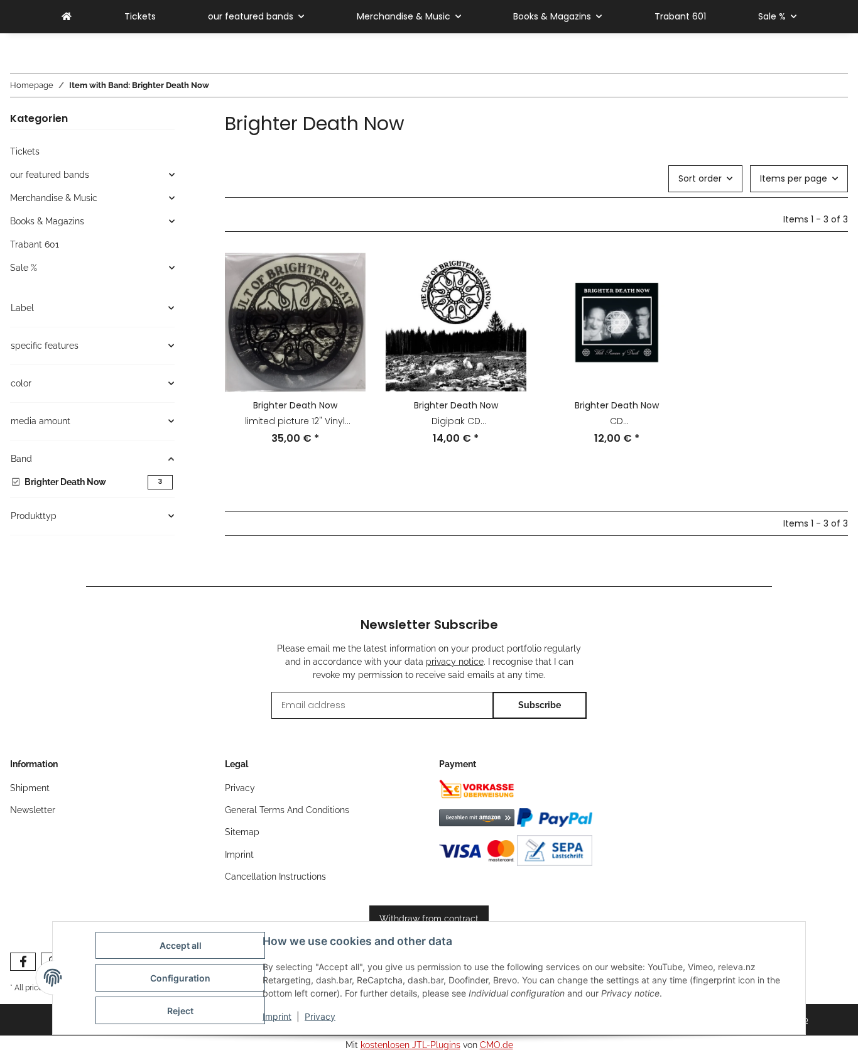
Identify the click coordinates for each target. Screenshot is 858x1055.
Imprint (277, 1016)
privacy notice (455, 662)
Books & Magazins (47, 221)
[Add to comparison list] (344, 273)
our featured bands (49, 175)
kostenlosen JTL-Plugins (410, 1045)
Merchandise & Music (53, 198)
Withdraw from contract (429, 919)
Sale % (23, 268)
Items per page (793, 178)
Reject (180, 1010)
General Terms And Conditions (287, 810)
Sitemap (242, 832)
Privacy (320, 1016)
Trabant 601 (34, 244)
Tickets (25, 151)
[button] (295, 356)
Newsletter (32, 810)
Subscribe (539, 705)
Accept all (181, 945)
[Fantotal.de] (66, 16)
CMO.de (496, 1045)
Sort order (700, 178)
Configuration (180, 978)
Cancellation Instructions (275, 877)
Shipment (30, 788)
